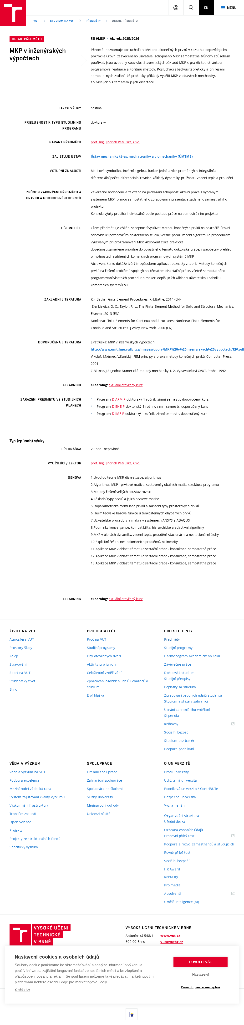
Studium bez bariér (179, 740)
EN (206, 8)
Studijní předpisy (177, 678)
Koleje (14, 656)
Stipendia (171, 715)
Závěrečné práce (177, 664)
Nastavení (200, 974)
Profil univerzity (176, 772)
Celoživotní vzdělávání (104, 672)
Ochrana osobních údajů (183, 830)
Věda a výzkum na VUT (28, 772)
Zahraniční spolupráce (104, 780)
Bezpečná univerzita (180, 797)
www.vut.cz (170, 936)
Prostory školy (21, 647)
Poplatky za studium (180, 687)
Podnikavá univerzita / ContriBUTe (191, 788)
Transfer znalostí (23, 813)
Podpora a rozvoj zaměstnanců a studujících (199, 844)
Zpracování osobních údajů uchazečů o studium (117, 684)
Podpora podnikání (179, 749)
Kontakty (171, 876)
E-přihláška (95, 695)
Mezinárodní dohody (103, 805)
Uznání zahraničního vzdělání (187, 709)
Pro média (172, 885)
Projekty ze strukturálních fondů (35, 838)
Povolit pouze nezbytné (200, 987)
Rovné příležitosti (177, 852)
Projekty (16, 830)
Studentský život (22, 681)
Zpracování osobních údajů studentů (193, 695)
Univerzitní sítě (98, 813)
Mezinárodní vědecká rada (30, 788)
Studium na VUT (62, 20)
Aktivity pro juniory (102, 664)
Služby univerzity (100, 797)
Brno (13, 689)
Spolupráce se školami (105, 788)
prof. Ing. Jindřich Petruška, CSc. (115, 142)
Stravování (18, 664)
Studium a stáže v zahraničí (186, 701)
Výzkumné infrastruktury (29, 805)
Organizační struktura (181, 815)
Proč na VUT (97, 639)
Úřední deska (174, 821)
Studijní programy (101, 647)
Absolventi (178, 893)
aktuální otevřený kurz (125, 385)
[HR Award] (131, 1014)
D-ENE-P (118, 406)
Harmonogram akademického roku (192, 656)
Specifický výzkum (24, 847)
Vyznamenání (174, 805)
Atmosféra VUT (22, 639)
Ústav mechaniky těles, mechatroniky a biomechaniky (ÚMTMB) (142, 156)
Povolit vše (200, 962)
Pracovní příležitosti (185, 836)
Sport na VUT (20, 672)
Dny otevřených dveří (104, 656)
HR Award (172, 869)
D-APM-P (119, 399)
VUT (36, 20)
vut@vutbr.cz (171, 942)
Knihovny (177, 724)
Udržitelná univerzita (180, 780)
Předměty (93, 20)
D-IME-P (118, 413)
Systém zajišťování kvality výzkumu (37, 797)
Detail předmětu (125, 20)
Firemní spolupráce (102, 772)
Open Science (20, 822)
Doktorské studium (179, 672)
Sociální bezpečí (176, 732)
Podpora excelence (25, 780)
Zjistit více (22, 989)
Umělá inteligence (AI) (181, 901)
